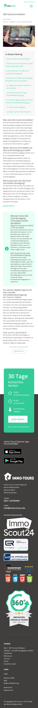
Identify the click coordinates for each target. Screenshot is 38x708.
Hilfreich (20, 351)
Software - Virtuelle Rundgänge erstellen (18, 651)
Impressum (8, 687)
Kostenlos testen (10, 664)
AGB (5, 681)
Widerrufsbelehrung (11, 683)
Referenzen (8, 656)
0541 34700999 (12, 500)
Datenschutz (8, 690)
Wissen (5, 22)
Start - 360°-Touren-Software (14, 648)
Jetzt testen (18, 419)
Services (7, 659)
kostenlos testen (29, 2)
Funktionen (8, 653)
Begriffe (13, 22)
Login (6, 674)
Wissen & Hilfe (9, 678)
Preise (6, 661)
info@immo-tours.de (14, 507)
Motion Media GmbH (14, 704)
